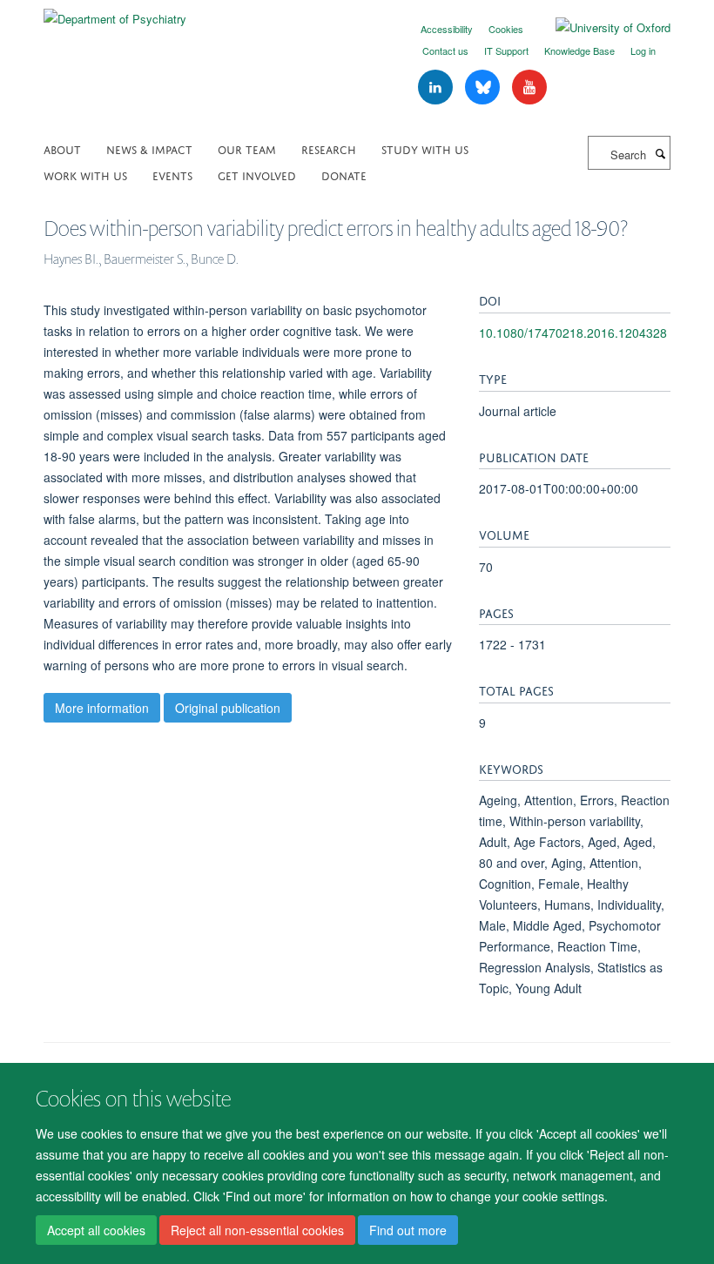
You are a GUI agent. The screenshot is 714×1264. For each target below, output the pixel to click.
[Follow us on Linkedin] (437, 87)
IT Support (506, 50)
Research (328, 148)
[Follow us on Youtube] (529, 87)
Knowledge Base (579, 50)
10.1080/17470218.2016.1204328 (573, 332)
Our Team (247, 148)
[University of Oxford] (599, 27)
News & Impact (149, 148)
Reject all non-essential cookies (257, 1230)
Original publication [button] (227, 707)
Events (172, 174)
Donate (344, 174)
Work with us (85, 174)
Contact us (445, 50)
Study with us (424, 148)
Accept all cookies (96, 1230)
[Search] (660, 153)
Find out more (408, 1230)
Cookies (505, 29)
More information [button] (102, 707)
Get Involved (257, 174)
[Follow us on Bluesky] (484, 87)
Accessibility (447, 29)
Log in (643, 50)
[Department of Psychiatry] (115, 12)
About (62, 148)
